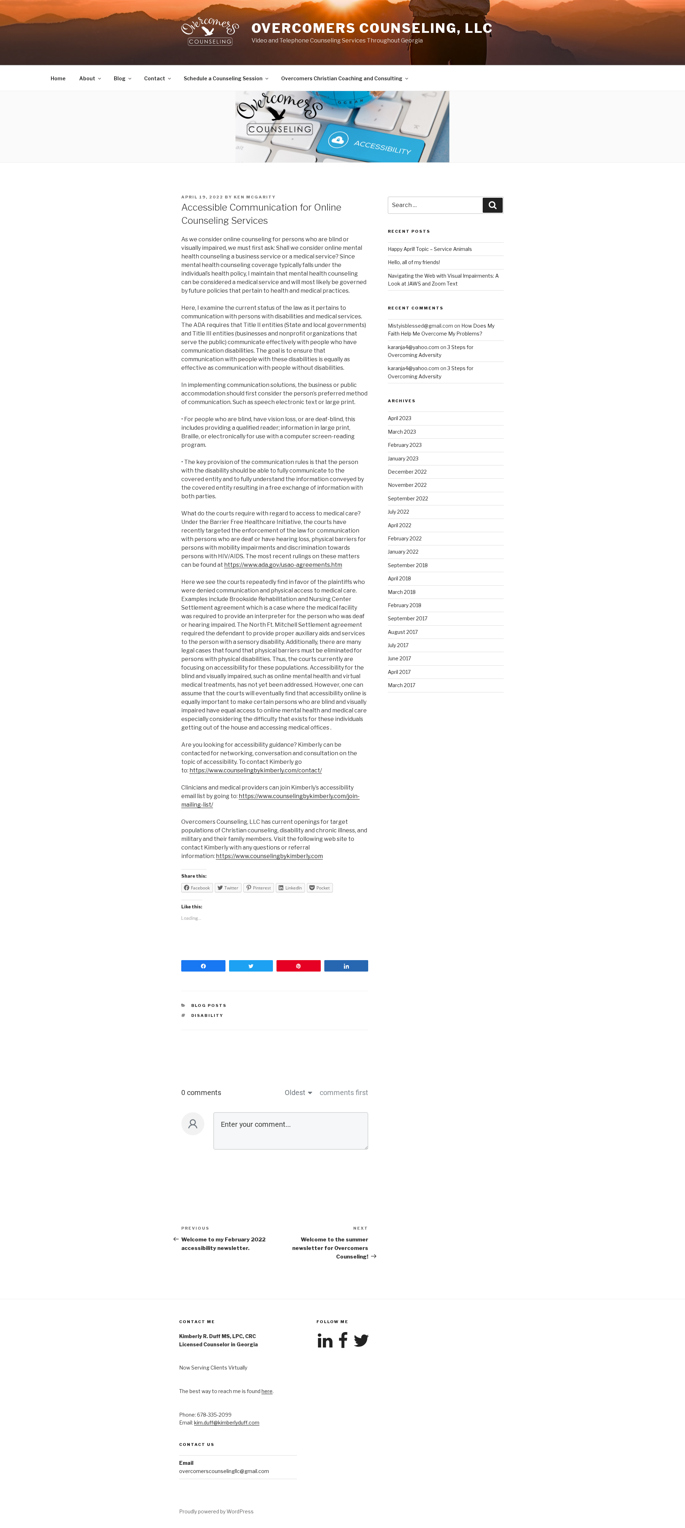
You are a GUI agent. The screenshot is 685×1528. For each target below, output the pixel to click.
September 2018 (408, 565)
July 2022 (398, 512)
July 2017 (398, 645)
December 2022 (407, 472)
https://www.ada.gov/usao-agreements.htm (283, 564)
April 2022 (399, 525)
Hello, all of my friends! (414, 262)
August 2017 (403, 632)
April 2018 (399, 578)
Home (58, 78)
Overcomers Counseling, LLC (372, 28)
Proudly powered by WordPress (216, 1511)
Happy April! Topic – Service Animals (430, 249)
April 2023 (399, 418)
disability (207, 1015)
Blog (120, 78)
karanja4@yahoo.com (413, 347)
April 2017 (399, 672)
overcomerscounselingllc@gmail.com (224, 1471)
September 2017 (407, 618)
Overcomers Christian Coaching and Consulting (341, 78)
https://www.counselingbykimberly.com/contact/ (255, 770)
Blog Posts (209, 1005)
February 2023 (405, 445)
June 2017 (399, 658)
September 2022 (408, 498)
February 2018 (404, 605)
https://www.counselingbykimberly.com (269, 856)
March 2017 (401, 685)
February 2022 (405, 538)
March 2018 (402, 592)
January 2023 (403, 458)
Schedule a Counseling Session (223, 78)
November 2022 (407, 485)
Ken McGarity (255, 197)
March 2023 (402, 432)
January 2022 (403, 552)
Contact (154, 78)
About (87, 78)
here (267, 1391)
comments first (344, 1092)
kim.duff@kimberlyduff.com (226, 1422)
